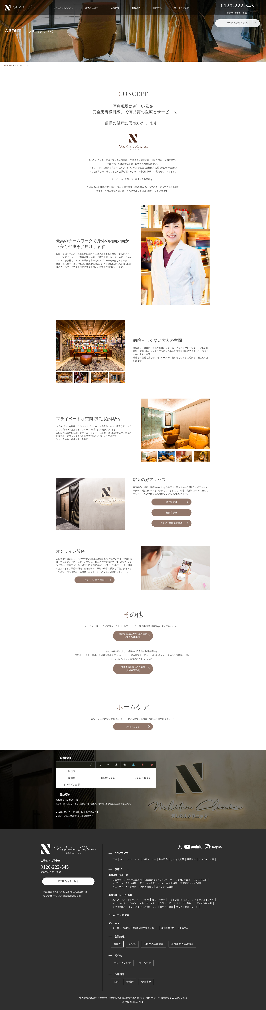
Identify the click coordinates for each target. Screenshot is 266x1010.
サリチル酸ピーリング (187, 907)
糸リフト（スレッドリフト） (127, 899)
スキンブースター (148, 903)
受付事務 (146, 981)
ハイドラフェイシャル (203, 899)
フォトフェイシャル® (178, 899)
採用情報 (157, 7)
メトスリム (182, 928)
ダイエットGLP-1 (121, 928)
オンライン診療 (181, 7)
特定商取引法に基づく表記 (174, 997)
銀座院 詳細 (171, 502)
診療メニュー (91, 7)
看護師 (130, 981)
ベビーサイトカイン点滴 (124, 887)
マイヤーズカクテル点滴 (124, 883)
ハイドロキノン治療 (163, 907)
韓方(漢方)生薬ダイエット (145, 928)
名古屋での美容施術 (182, 944)
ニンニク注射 (200, 879)
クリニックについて (63, 7)
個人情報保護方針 (88, 997)
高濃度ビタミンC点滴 (190, 883)
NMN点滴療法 (146, 887)
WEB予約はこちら (237, 23)
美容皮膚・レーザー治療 (120, 895)
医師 (116, 981)
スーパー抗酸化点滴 (167, 883)
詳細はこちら (133, 726)
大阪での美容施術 (153, 944)
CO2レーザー (166, 903)
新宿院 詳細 (171, 512)
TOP (115, 859)
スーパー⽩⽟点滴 (133, 879)
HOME (9, 65)
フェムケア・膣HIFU (119, 915)
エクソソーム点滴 (164, 887)
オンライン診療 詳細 (95, 580)
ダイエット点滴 (147, 883)
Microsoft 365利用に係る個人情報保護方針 (118, 997)
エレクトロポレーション (124, 903)
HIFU (146, 899)
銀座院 (117, 944)
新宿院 (132, 944)
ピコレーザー (158, 899)
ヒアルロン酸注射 (203, 903)
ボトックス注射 (183, 903)
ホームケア (145, 963)
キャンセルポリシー (150, 997)
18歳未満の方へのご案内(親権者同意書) (133, 669)
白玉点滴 (117, 879)
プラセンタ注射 (183, 879)
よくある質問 (177, 859)
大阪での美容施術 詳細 (171, 523)
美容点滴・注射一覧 (118, 875)
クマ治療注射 (119, 907)
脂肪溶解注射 (167, 928)
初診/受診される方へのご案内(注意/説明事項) (133, 636)
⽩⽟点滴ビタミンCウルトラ (158, 879)
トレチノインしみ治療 (139, 907)
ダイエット (114, 923)
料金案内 (136, 7)
